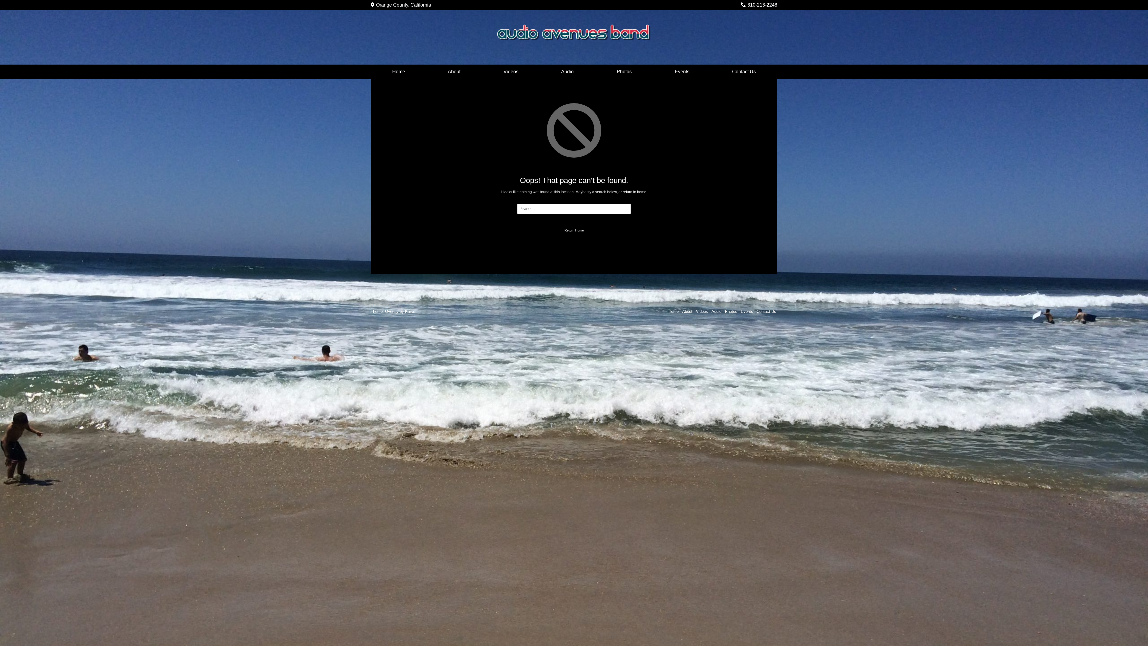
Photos (624, 71)
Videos (510, 71)
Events (682, 71)
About (454, 71)
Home (398, 71)
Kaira (409, 311)
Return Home (574, 230)
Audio (567, 71)
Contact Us (744, 71)
